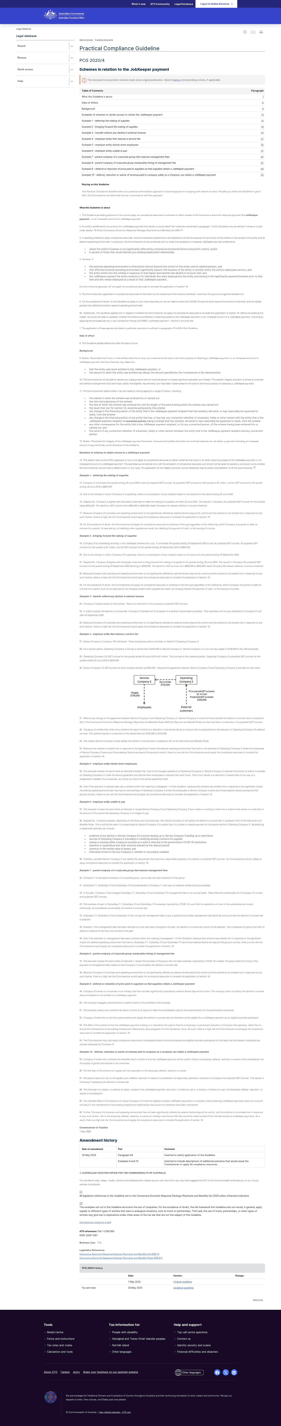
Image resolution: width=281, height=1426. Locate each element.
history (177, 80)
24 (262, 132)
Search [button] (26, 48)
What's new (139, 4)
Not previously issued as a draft (95, 1222)
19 (262, 126)
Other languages (191, 1372)
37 (262, 150)
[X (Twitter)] (226, 1372)
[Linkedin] (234, 1372)
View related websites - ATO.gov (115, 1412)
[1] (182, 230)
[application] (45, 63)
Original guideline (182, 1281)
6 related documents (104, 40)
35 (262, 144)
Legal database (26, 36)
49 (262, 168)
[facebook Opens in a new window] (217, 1372)
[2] (254, 467)
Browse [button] (27, 60)
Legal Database (183, 4)
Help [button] (25, 83)
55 (262, 174)
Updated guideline (183, 1287)
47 (262, 162)
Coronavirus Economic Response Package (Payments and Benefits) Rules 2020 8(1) (121, 1258)
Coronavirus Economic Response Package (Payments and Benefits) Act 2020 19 (119, 1254)
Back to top (258, 1300)
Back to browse (86, 40)
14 (262, 120)
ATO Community (160, 4)
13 (262, 114)
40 (262, 156)
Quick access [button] (30, 71)
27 (262, 138)
